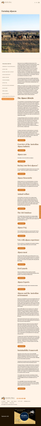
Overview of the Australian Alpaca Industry (9, 66)
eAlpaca (8, 401)
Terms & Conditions (5, 402)
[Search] (36, 2)
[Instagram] (21, 398)
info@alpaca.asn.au (27, 401)
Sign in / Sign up (13, 401)
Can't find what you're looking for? (40, 212)
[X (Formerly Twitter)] (24, 398)
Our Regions (4, 401)
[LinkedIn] (19, 398)
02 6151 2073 (20, 401)
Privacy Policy (12, 402)
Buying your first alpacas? (8, 71)
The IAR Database (5, 80)
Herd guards (5, 90)
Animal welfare (5, 77)
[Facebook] (22, 398)
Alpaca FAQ (4, 82)
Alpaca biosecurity (6, 74)
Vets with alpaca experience (8, 85)
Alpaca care (4, 69)
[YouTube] (17, 398)
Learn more (21, 140)
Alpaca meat (5, 88)
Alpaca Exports (5, 93)
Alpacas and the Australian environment (9, 96)
